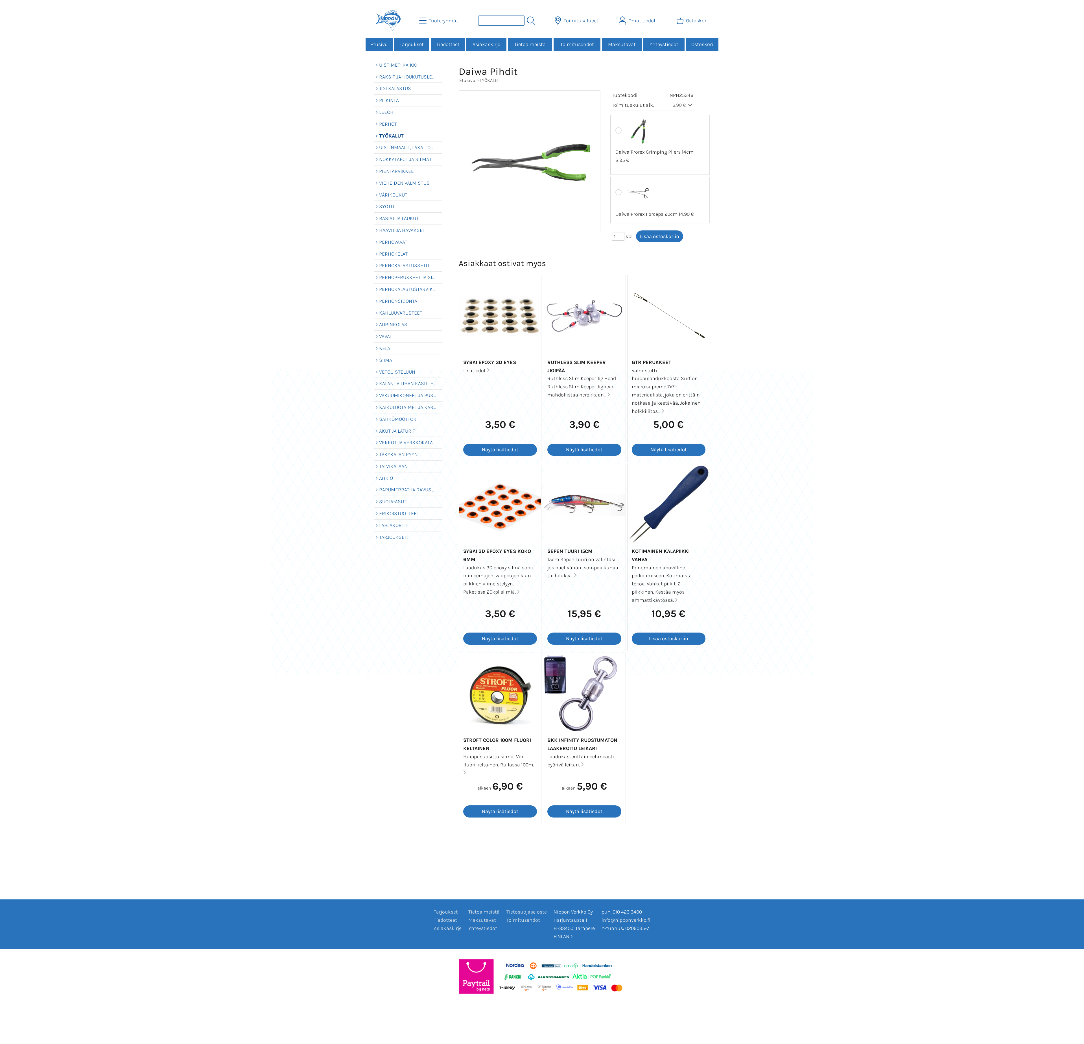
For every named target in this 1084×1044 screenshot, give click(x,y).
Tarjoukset (412, 44)
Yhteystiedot (664, 44)
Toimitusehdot (577, 44)
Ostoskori (702, 44)
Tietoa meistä (530, 44)
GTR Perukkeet (651, 362)
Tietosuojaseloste (526, 912)
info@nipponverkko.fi (626, 920)
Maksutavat (622, 44)
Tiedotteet (448, 44)
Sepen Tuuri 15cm (570, 551)
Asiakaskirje (486, 44)
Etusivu (379, 44)
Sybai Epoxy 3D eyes (489, 362)
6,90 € (679, 105)
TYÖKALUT (490, 80)
